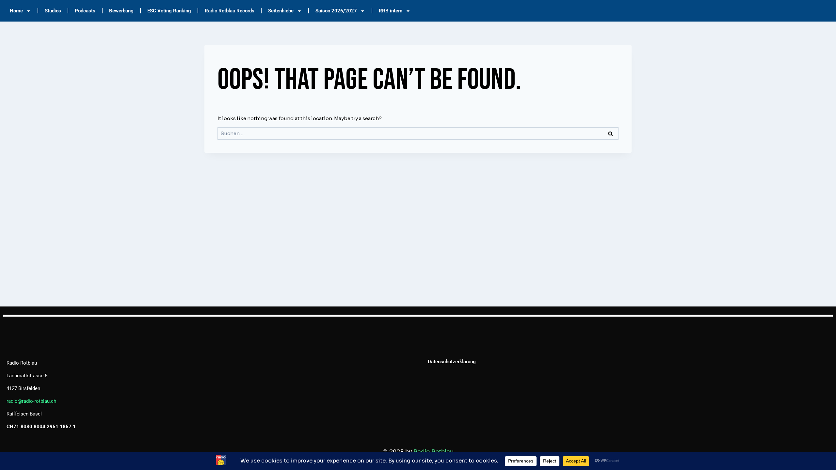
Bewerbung (121, 11)
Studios (53, 11)
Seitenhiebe (281, 11)
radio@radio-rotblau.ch (31, 401)
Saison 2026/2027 (336, 11)
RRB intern (390, 11)
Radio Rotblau (433, 452)
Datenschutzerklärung (452, 362)
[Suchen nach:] (418, 133)
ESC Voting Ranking (169, 11)
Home (16, 11)
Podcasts (85, 11)
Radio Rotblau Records (229, 11)
